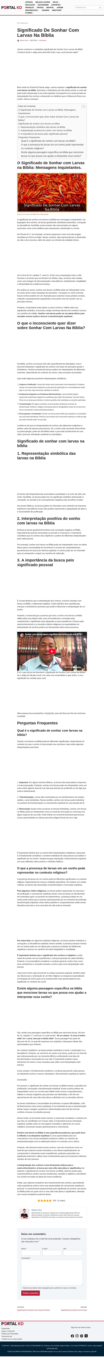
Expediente (6, 1328)
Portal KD (49, 713)
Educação (30, 5)
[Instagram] (77, 1337)
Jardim (60, 7)
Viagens (45, 10)
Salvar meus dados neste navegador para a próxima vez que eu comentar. (49, 1288)
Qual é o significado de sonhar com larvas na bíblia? (48, 141)
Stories (28, 13)
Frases (40, 7)
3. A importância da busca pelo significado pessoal (43, 134)
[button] (58, 2)
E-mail (45, 1249)
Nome (24, 1249)
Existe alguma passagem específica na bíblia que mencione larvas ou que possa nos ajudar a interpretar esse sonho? (52, 154)
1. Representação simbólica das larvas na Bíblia (41, 127)
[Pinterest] (81, 1337)
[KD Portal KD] (12, 7)
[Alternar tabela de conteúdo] (82, 106)
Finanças (29, 7)
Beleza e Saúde (43, 2)
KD (18, 23)
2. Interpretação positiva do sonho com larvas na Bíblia (45, 130)
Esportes (56, 5)
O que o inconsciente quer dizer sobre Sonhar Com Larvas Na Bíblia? (48, 118)
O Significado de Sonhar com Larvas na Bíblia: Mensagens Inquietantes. (47, 111)
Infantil (50, 7)
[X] (86, 1337)
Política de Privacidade (10, 1334)
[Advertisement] (52, 71)
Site (64, 1249)
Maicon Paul (24, 40)
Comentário (26, 1258)
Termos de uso (7, 1336)
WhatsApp (57, 10)
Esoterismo (43, 5)
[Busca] (100, 7)
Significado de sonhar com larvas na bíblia (39, 123)
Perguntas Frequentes (29, 137)
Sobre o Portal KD (8, 1331)
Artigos (29, 2)
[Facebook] (72, 1337)
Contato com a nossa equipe (12, 1339)
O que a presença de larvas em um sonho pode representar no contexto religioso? (52, 146)
